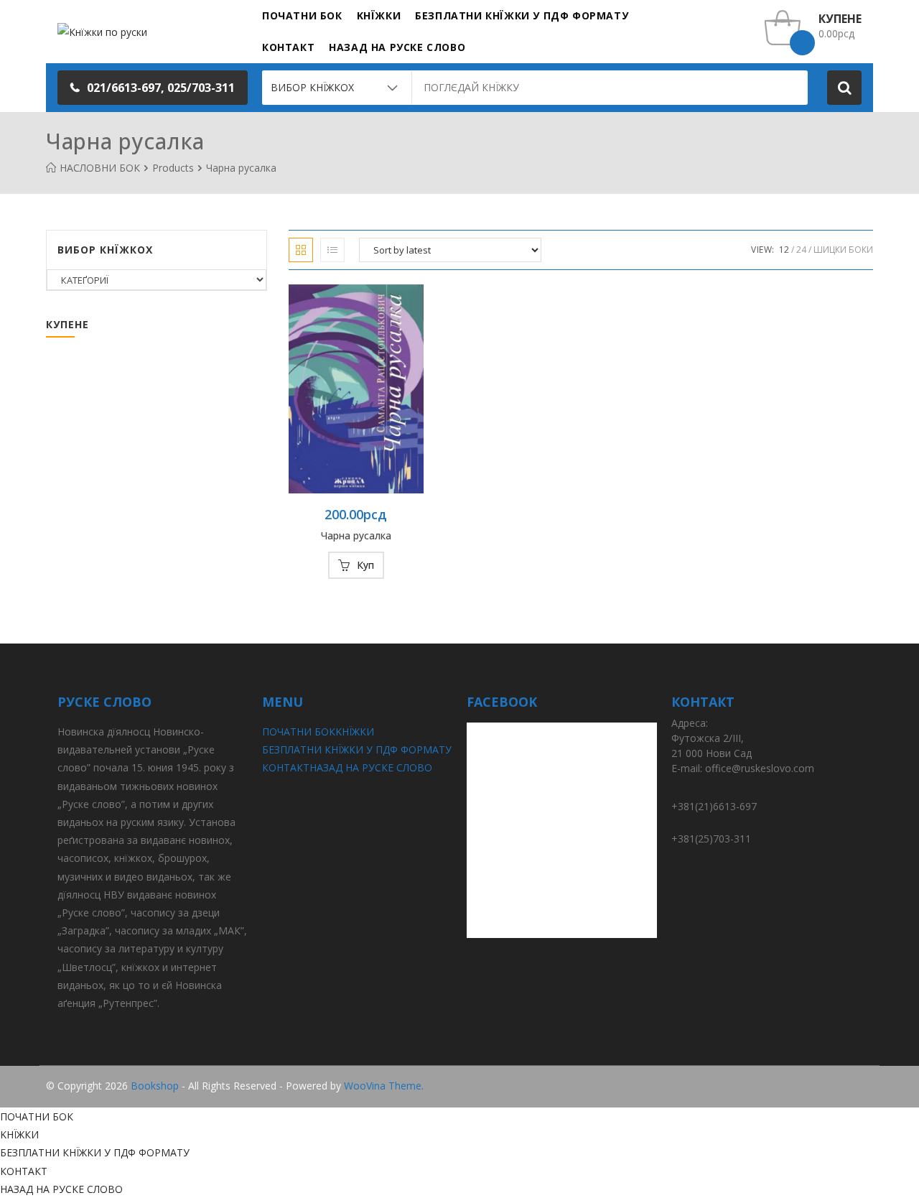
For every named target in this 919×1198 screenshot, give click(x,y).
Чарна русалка (356, 535)
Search (844, 87)
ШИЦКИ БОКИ (843, 249)
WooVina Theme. (384, 1085)
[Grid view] (301, 250)
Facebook (850, 1086)
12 (784, 249)
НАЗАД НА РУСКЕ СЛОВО (370, 767)
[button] (152, 87)
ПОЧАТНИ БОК (298, 731)
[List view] (332, 250)
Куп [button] (365, 565)
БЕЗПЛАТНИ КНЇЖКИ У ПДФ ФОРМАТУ (357, 749)
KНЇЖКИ (354, 731)
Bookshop (155, 1085)
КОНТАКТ (285, 767)
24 (801, 249)
